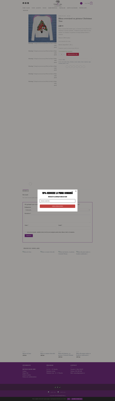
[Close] (75, 191)
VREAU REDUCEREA (57, 206)
